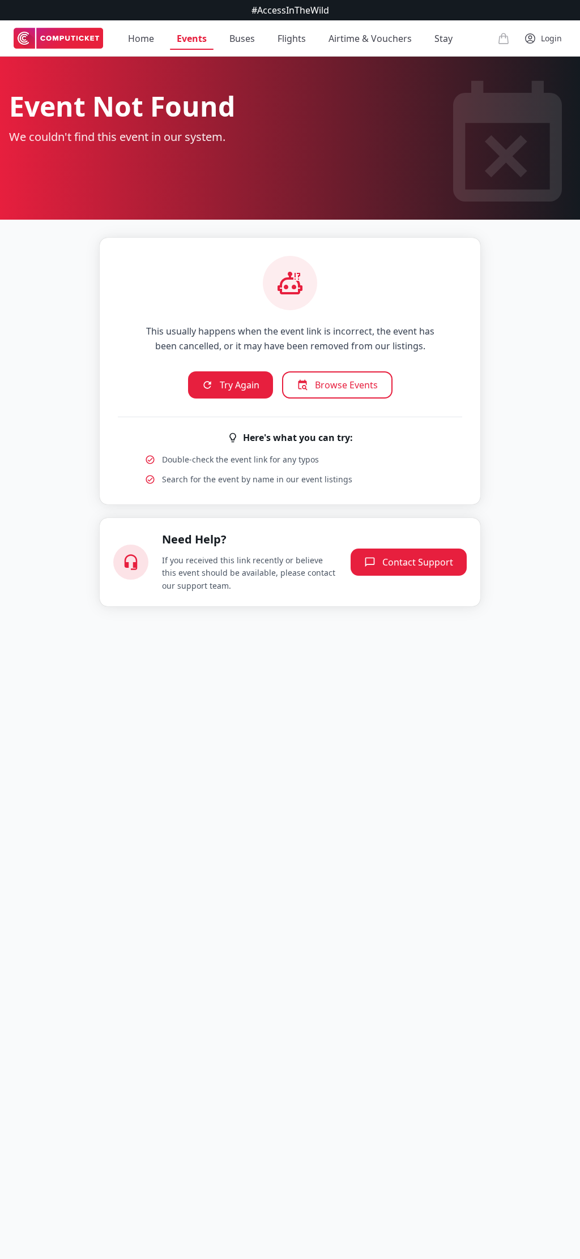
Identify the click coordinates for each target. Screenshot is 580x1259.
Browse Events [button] (346, 385)
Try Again (239, 385)
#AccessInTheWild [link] (290, 10)
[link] (58, 38)
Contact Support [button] (417, 562)
